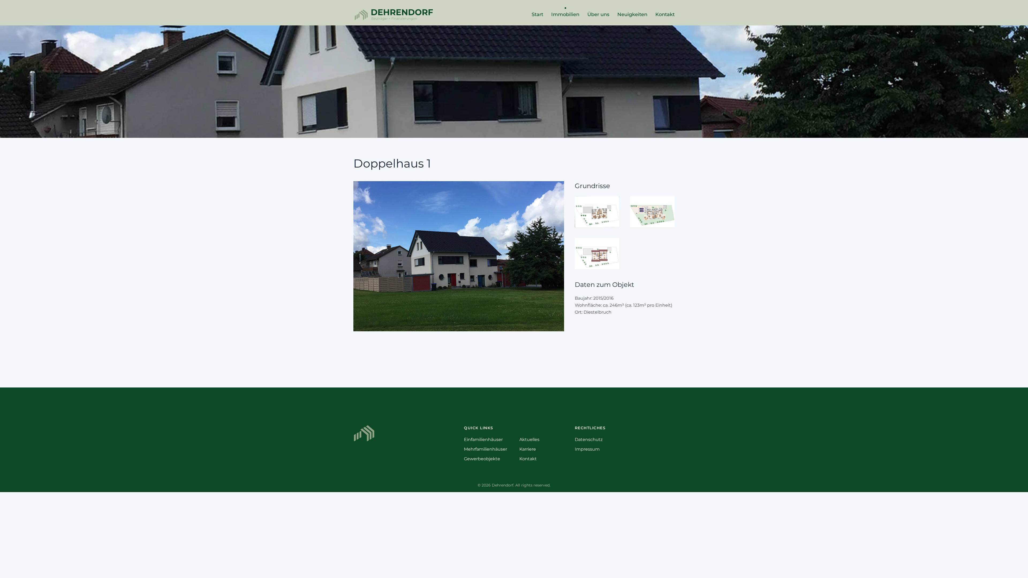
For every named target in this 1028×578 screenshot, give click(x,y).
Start (537, 14)
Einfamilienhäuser (483, 439)
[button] (458, 255)
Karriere (527, 449)
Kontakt (665, 14)
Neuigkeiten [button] (632, 14)
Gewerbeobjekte (482, 458)
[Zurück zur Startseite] (393, 14)
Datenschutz (589, 439)
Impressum (587, 449)
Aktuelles (529, 439)
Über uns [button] (598, 14)
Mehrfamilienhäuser (485, 449)
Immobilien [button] (565, 14)
